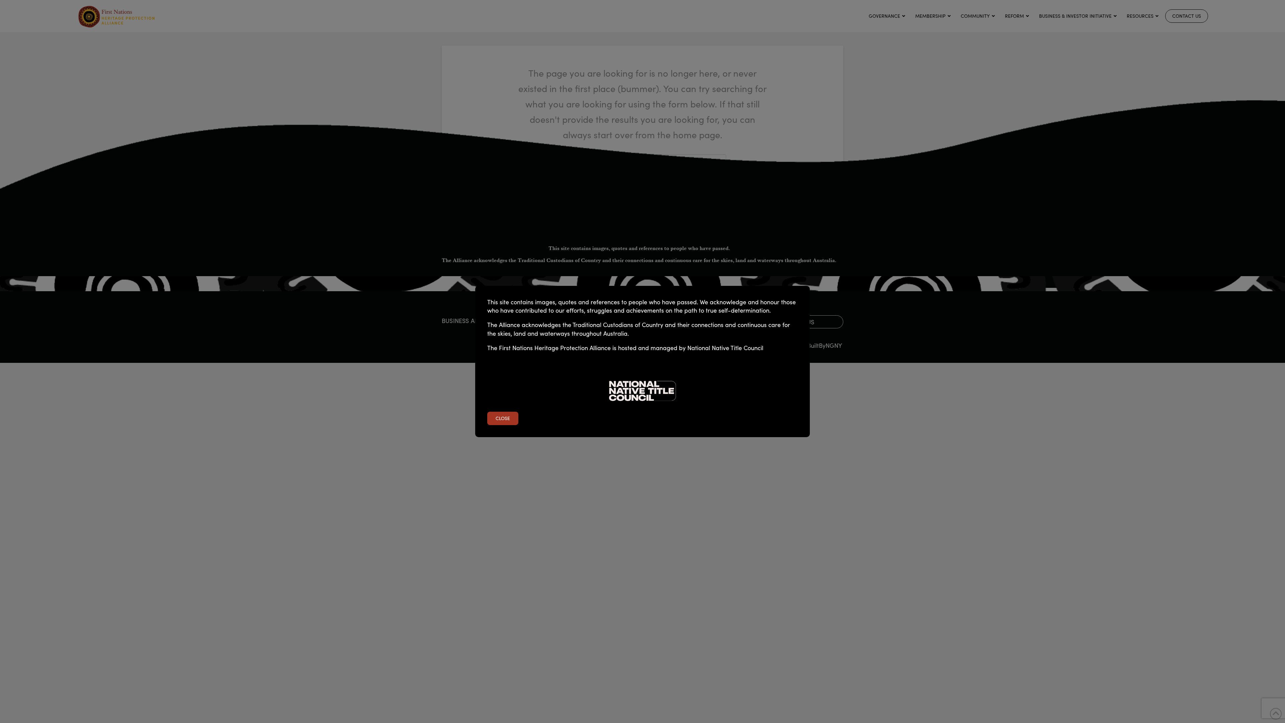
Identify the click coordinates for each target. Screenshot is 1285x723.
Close (503, 418)
